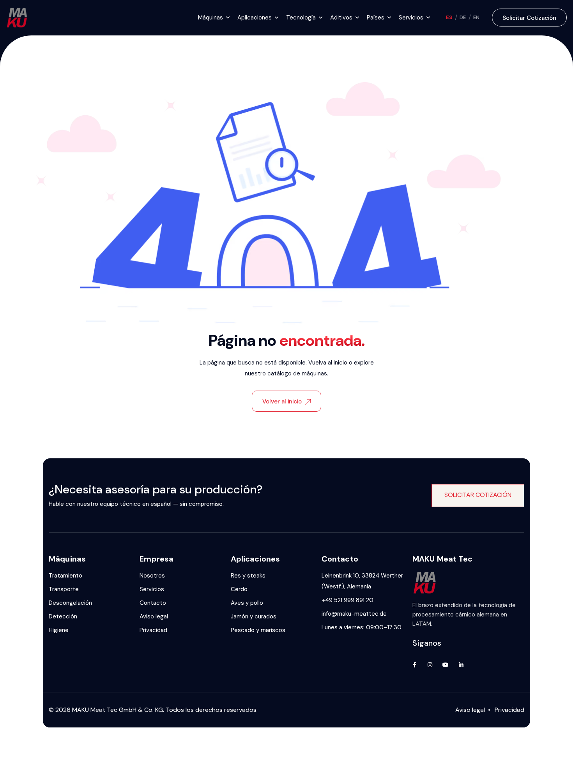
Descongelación (70, 603)
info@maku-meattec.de (354, 614)
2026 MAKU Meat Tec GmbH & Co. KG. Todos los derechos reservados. (156, 710)
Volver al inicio (282, 401)
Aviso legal (154, 616)
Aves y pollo (247, 603)
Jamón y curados (253, 616)
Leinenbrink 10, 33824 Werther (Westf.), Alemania (362, 581)
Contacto (153, 603)
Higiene (59, 630)
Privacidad (153, 630)
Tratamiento (65, 575)
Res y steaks (248, 575)
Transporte (64, 589)
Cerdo (239, 589)
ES (449, 17)
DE (463, 17)
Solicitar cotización (529, 18)
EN (476, 17)
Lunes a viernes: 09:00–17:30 (361, 627)
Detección (63, 616)
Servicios (152, 589)
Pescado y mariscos (258, 630)
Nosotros (152, 575)
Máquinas (210, 17)
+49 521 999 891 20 (347, 600)
